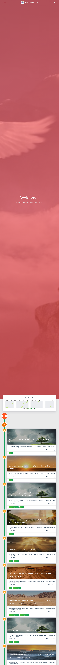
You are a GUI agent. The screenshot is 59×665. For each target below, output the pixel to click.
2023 (4, 416)
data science (52, 503)
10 (4, 425)
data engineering (51, 449)
